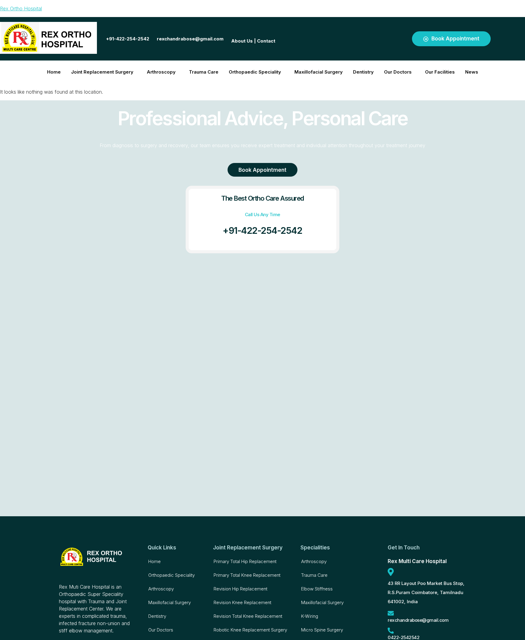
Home (54, 72)
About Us (242, 41)
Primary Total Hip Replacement (245, 561)
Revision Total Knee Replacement (248, 616)
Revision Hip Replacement (240, 589)
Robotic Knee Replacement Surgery (250, 630)
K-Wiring (309, 616)
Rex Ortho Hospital (21, 8)
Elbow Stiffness (317, 589)
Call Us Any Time (262, 214)
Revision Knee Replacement (242, 602)
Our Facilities (440, 72)
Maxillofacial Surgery (318, 72)
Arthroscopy (161, 72)
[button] (104, 72)
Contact (266, 41)
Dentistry (363, 72)
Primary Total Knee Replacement (247, 575)
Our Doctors (398, 72)
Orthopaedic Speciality (255, 72)
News (471, 72)
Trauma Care (203, 72)
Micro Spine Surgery (322, 630)
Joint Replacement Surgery (102, 72)
